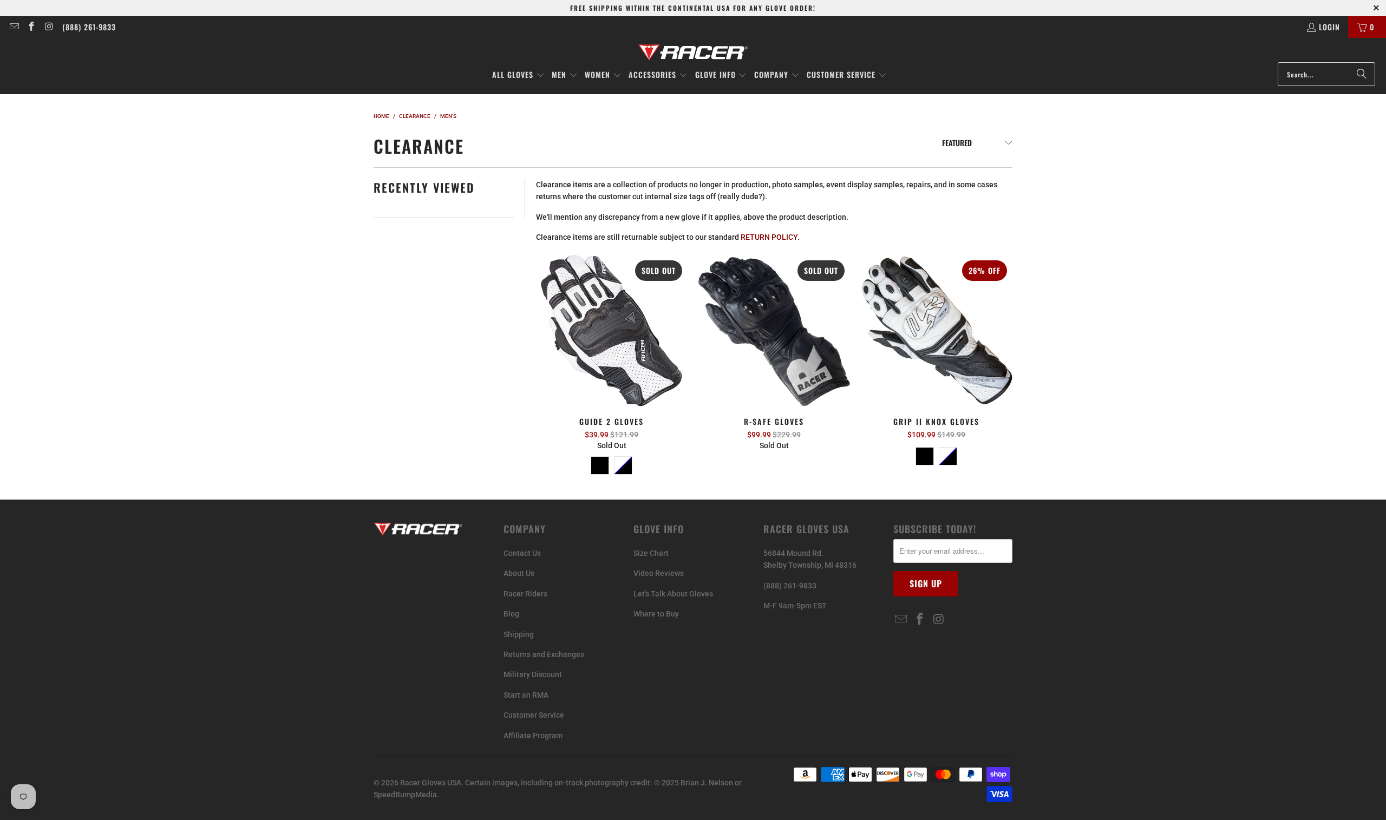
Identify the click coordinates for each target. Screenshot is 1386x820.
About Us (519, 573)
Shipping (519, 634)
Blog (511, 613)
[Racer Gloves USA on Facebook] (31, 26)
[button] (518, 75)
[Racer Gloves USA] (693, 52)
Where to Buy (656, 613)
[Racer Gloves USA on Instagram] (48, 26)
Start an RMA (526, 695)
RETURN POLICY (769, 237)
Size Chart (651, 553)
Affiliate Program (533, 735)
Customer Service (534, 715)
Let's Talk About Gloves (673, 593)
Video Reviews (658, 573)
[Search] (1361, 74)
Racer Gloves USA (430, 782)
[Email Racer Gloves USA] (13, 26)
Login (1329, 26)
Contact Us (522, 553)
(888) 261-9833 (89, 26)
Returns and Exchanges (544, 654)
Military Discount (533, 674)
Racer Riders (525, 593)
